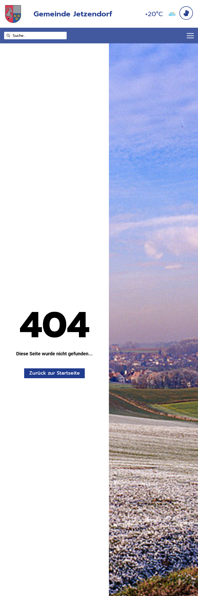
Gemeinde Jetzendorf (73, 14)
